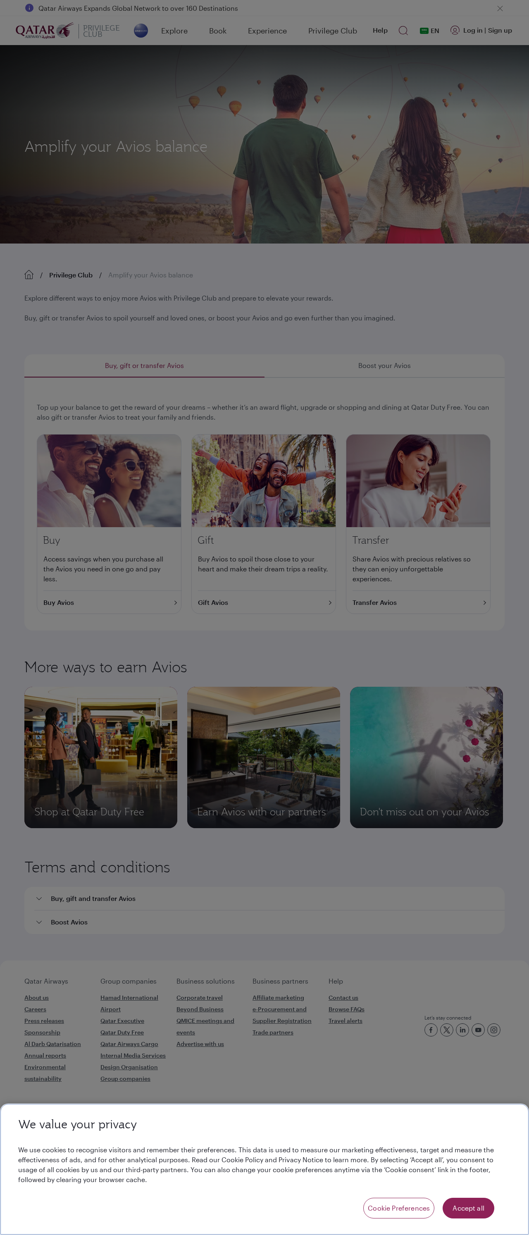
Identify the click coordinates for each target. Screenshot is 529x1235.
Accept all (468, 1208)
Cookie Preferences (399, 1208)
